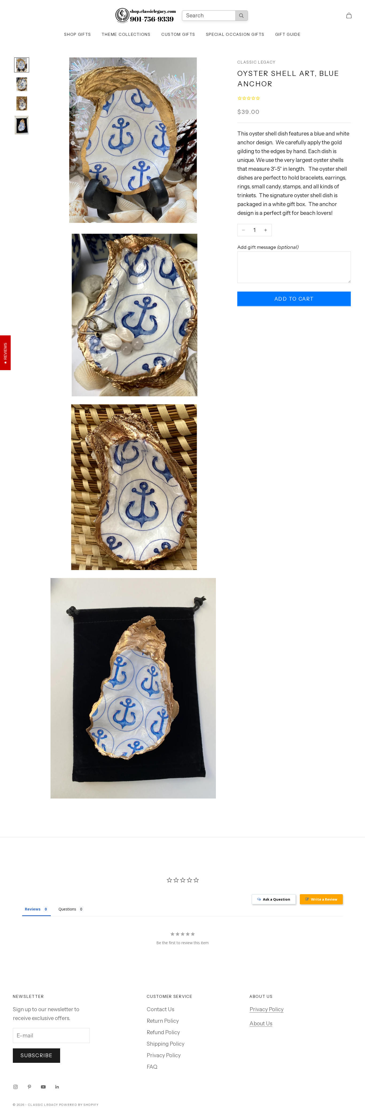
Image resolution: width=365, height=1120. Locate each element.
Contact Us (160, 1009)
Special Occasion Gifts (235, 34)
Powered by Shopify (79, 1105)
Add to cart (294, 299)
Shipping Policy (165, 1044)
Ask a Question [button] (276, 899)
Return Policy (163, 1021)
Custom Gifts (178, 34)
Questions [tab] (67, 909)
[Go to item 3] (21, 103)
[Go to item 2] (21, 84)
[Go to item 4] (21, 125)
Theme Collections (126, 34)
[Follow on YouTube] (43, 1087)
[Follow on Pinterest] (29, 1087)
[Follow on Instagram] (15, 1087)
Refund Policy (163, 1032)
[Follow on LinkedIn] (57, 1087)
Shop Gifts (77, 34)
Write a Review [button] (324, 899)
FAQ (152, 1067)
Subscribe (36, 1055)
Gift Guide (288, 34)
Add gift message (268, 247)
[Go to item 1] (21, 64)
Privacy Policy (164, 1055)
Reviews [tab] (33, 909)
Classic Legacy (256, 62)
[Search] (241, 16)
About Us (261, 1023)
